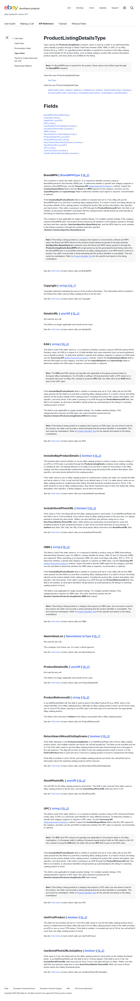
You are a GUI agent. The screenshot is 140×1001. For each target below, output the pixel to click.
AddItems (78, 90)
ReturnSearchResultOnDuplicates (58, 142)
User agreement (48, 993)
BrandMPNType (62, 115)
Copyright (48, 118)
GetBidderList (89, 90)
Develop (79, 8)
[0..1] (86, 175)
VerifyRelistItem (121, 93)
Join (69, 8)
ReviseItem (73, 93)
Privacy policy (60, 993)
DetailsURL (48, 120)
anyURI (58, 120)
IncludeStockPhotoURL (54, 129)
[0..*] (72, 285)
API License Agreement (83, 989)
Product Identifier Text (83, 256)
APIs (68, 989)
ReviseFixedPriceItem (57, 93)
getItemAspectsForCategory (101, 186)
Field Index (19, 43)
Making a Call (27, 24)
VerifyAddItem (107, 93)
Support (115, 8)
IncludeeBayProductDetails (55, 126)
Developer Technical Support (51, 989)
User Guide (9, 24)
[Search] (132, 8)
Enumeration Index (22, 48)
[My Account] (124, 8)
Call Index (18, 38)
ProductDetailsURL (52, 137)
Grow (91, 8)
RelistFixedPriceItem (113, 90)
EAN (46, 123)
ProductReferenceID (52, 140)
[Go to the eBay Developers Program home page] (22, 10)
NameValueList (50, 134)
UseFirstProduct (51, 150)
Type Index (19, 53)
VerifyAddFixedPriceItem (89, 93)
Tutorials (63, 24)
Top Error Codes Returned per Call (25, 59)
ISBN (46, 131)
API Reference (46, 24)
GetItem (99, 90)
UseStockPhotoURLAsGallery (56, 153)
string (56, 118)
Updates (103, 8)
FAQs (6, 989)
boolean (72, 126)
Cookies (69, 993)
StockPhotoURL (50, 145)
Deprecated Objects (23, 66)
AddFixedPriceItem (56, 90)
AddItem (69, 90)
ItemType (52, 80)
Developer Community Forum (24, 989)
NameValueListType (67, 134)
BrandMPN (48, 115)
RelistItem (127, 90)
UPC (46, 148)
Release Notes (79, 24)
